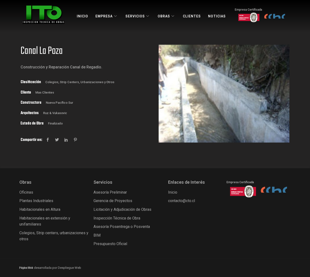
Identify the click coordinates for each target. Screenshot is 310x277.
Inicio (82, 16)
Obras (164, 16)
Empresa (104, 16)
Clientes (192, 16)
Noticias (217, 16)
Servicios (135, 16)
